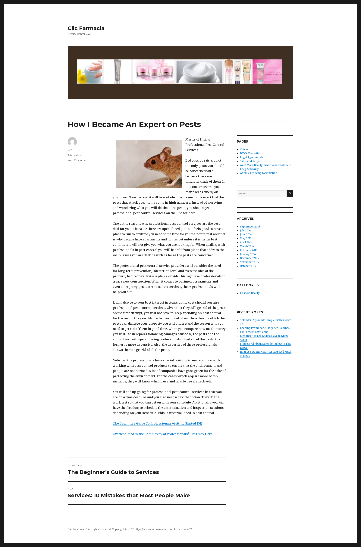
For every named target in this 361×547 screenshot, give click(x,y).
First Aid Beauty (250, 293)
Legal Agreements (251, 157)
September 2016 (250, 226)
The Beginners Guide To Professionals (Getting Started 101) (157, 423)
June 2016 (246, 234)
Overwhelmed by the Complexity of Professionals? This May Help (162, 434)
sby (70, 149)
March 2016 (247, 246)
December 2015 (249, 258)
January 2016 (248, 254)
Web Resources (77, 160)
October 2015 (248, 266)
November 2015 (249, 262)
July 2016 (245, 230)
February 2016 (248, 250)
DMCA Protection (250, 153)
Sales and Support (251, 161)
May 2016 (245, 238)
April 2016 (246, 242)
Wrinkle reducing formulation (258, 173)
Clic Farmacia (86, 28)
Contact (245, 149)
